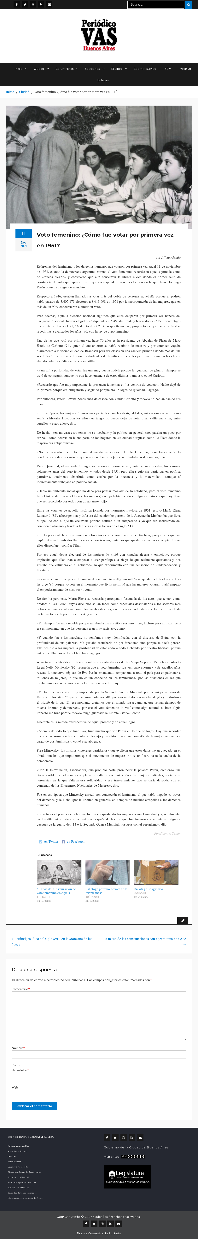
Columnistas (64, 69)
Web (15, 1087)
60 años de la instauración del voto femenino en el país (57, 891)
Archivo (185, 69)
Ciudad (39, 69)
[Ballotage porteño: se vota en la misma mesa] (107, 872)
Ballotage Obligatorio (148, 889)
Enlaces (103, 80)
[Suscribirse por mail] (49, 4)
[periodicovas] (33, 4)
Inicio (18, 69)
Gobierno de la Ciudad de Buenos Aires (136, 1147)
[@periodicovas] (17, 4)
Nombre (18, 1047)
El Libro (116, 69)
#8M (168, 69)
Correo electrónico (20, 1067)
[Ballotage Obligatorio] (156, 872)
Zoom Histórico (145, 69)
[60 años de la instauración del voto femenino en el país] (59, 872)
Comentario (21, 988)
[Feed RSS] (41, 4)
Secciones (92, 69)
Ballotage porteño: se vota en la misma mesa (106, 891)
